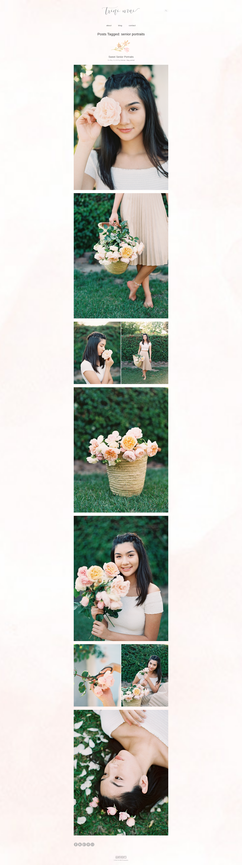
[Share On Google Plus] (84, 846)
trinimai (123, 60)
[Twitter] (125, 858)
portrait (132, 60)
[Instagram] (117, 858)
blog (120, 25)
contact (132, 25)
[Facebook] (119, 858)
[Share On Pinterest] (88, 846)
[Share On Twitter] (80, 846)
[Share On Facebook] (76, 846)
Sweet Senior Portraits (121, 56)
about (109, 25)
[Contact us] (92, 846)
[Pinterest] (122, 858)
